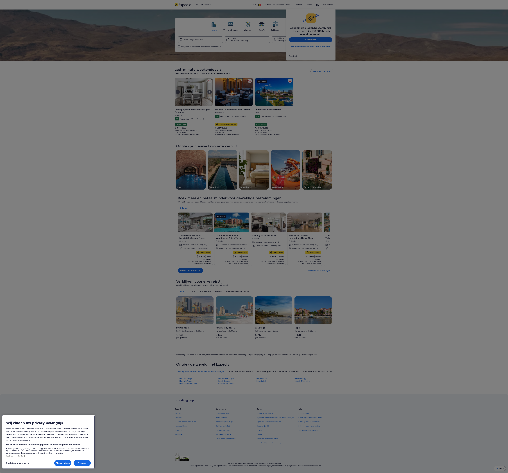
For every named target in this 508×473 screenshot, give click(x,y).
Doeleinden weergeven (18, 463)
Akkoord (82, 463)
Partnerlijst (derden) (15, 456)
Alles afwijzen (63, 463)
